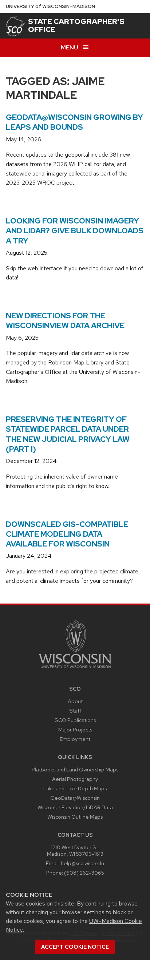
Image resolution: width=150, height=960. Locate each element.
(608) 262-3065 (84, 872)
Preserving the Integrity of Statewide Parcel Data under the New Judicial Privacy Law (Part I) (68, 434)
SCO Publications (75, 720)
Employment (75, 738)
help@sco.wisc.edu (82, 863)
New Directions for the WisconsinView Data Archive (65, 320)
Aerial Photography (75, 778)
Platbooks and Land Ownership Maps (75, 769)
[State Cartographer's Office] (15, 25)
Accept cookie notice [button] (75, 947)
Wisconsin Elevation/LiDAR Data (75, 807)
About (75, 701)
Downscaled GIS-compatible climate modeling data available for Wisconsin (67, 534)
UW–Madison (50, 6)
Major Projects (75, 729)
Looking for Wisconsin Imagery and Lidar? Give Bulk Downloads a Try (74, 231)
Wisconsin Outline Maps (75, 816)
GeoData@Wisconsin (75, 797)
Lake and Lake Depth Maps (75, 788)
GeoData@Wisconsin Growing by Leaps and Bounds (74, 122)
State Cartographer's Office (76, 25)
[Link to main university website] (75, 669)
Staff (75, 710)
